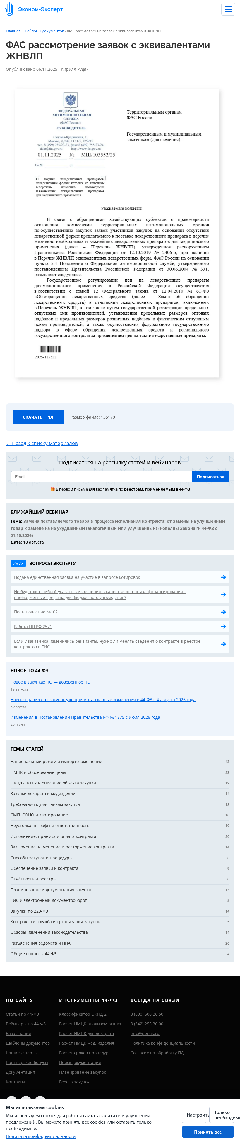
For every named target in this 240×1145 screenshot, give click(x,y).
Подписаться (210, 476)
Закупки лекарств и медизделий (43, 793)
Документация (20, 1072)
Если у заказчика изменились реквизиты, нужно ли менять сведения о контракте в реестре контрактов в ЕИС (107, 644)
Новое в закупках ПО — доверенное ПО (50, 682)
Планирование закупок (82, 1072)
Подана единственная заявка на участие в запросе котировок (77, 577)
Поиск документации (80, 1062)
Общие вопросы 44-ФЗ (33, 953)
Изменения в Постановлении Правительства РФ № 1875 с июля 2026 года (85, 717)
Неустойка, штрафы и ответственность (50, 825)
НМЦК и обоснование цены (38, 772)
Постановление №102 (36, 612)
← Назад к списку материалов (42, 443)
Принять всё (208, 1132)
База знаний (18, 1033)
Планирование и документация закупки (51, 889)
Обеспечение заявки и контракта (44, 868)
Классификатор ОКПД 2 (83, 1014)
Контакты (15, 1082)
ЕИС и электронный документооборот (49, 900)
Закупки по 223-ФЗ (29, 911)
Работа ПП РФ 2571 (33, 626)
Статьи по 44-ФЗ (22, 1014)
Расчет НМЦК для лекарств (86, 1033)
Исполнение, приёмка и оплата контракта (53, 836)
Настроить (197, 1115)
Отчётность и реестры (33, 879)
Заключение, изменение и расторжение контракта (62, 847)
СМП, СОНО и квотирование (39, 815)
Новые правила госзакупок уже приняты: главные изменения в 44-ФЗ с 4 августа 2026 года (103, 699)
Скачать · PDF (38, 417)
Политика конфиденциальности (163, 1043)
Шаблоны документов (43, 30)
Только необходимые (224, 1114)
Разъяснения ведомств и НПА (41, 943)
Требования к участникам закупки (45, 804)
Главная (13, 30)
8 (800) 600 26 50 (147, 1014)
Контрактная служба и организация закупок (55, 921)
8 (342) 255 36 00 (147, 1023)
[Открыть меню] (228, 9)
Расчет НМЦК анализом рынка (90, 1023)
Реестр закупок (74, 1082)
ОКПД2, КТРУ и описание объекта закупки (53, 783)
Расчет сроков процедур (84, 1053)
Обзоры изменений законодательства (49, 932)
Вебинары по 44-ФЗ (26, 1023)
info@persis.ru (145, 1033)
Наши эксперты (21, 1053)
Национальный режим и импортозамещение (56, 761)
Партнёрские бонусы (27, 1062)
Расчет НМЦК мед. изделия (86, 1043)
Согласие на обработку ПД (157, 1053)
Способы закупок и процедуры (42, 857)
